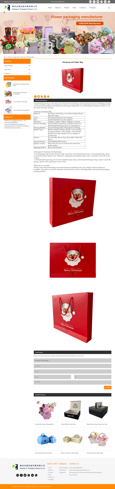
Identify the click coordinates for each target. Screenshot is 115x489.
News (74, 7)
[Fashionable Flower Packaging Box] (47, 409)
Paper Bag (16, 57)
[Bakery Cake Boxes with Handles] (73, 438)
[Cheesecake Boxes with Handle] (47, 438)
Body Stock (8, 69)
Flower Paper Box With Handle (95, 453)
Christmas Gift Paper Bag (27, 57)
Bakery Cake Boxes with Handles (70, 453)
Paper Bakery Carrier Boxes (68, 424)
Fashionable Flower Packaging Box (44, 424)
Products (66, 7)
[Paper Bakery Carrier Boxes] (73, 409)
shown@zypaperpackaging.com (81, 470)
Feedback (93, 7)
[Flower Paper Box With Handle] (98, 438)
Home (50, 7)
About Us (58, 7)
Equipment (7, 73)
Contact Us (83, 7)
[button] (51, 52)
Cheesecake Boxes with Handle (43, 453)
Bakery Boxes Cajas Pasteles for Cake (97, 424)
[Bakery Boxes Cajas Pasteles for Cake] (98, 409)
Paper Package (9, 65)
